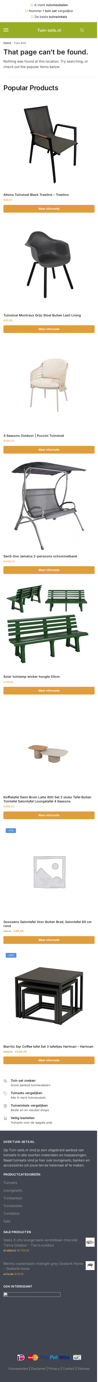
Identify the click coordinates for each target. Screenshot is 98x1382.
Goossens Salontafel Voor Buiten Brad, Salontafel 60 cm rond (47, 924)
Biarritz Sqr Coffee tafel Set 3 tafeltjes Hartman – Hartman (48, 1046)
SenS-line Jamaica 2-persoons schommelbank (40, 556)
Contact (69, 1368)
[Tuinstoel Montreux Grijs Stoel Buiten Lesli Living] (49, 264)
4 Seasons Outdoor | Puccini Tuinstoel (33, 435)
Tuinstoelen (13, 1206)
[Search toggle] (82, 30)
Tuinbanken (12, 1198)
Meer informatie (49, 208)
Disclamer (38, 1368)
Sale (6, 1221)
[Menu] (10, 30)
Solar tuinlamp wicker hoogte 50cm (31, 676)
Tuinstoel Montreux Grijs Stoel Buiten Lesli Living (42, 315)
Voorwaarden (18, 1368)
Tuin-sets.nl (49, 30)
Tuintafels (11, 1213)
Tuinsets (10, 1182)
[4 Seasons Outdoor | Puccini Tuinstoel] (49, 385)
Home (7, 43)
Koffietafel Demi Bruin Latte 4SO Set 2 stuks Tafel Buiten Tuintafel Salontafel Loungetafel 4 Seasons (47, 799)
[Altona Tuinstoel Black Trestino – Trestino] (49, 144)
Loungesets (12, 1190)
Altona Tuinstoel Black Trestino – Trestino (36, 195)
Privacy (54, 1368)
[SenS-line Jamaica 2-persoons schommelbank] (49, 505)
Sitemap (83, 1368)
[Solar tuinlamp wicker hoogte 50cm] (49, 626)
